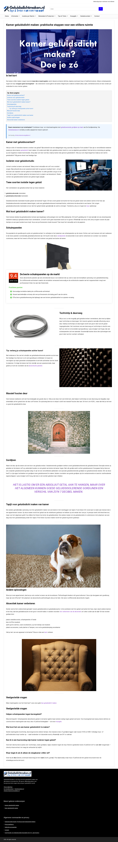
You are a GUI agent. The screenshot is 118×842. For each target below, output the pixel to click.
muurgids (59, 721)
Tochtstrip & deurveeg (14, 106)
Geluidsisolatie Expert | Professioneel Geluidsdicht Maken (20, 821)
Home (7, 16)
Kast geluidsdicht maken (11, 808)
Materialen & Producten (46, 16)
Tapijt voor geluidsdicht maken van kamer (20, 115)
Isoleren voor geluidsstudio (15, 97)
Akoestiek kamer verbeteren (16, 120)
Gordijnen (10, 113)
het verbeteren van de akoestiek (70, 611)
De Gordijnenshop (9, 789)
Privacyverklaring (9, 824)
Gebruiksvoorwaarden (11, 827)
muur (87, 206)
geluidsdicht (24, 150)
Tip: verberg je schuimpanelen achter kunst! (21, 108)
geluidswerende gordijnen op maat (72, 127)
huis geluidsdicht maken (49, 703)
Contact (97, 16)
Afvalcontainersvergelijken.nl (22, 135)
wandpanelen (61, 236)
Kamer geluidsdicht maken (12, 805)
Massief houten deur (13, 111)
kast (45, 632)
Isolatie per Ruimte (28, 16)
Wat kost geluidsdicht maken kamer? (18, 102)
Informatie (14, 16)
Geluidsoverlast (85, 16)
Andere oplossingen (13, 117)
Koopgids (73, 16)
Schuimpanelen (11, 104)
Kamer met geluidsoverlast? (16, 95)
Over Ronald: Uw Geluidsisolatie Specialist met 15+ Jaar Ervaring (22, 832)
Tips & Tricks (62, 16)
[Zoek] (101, 9)
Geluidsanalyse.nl (13, 130)
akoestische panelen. (36, 366)
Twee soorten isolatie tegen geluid (18, 100)
